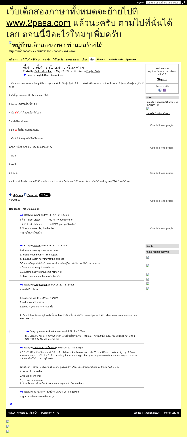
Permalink (22, 215)
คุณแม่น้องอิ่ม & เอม (48, 331)
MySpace (18, 195)
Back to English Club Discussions (45, 75)
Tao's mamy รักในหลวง (44, 347)
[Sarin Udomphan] (15, 75)
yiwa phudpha (40, 284)
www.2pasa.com (38, 22)
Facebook (32, 195)
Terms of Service (170, 412)
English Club (93, 71)
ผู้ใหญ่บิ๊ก (33, 412)
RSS (11, 404)
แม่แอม (37, 214)
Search (183, 2)
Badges (137, 412)
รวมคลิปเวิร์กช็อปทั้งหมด (158, 113)
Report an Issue (152, 412)
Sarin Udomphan (43, 71)
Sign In (140, 2)
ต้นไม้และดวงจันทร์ (42, 391)
